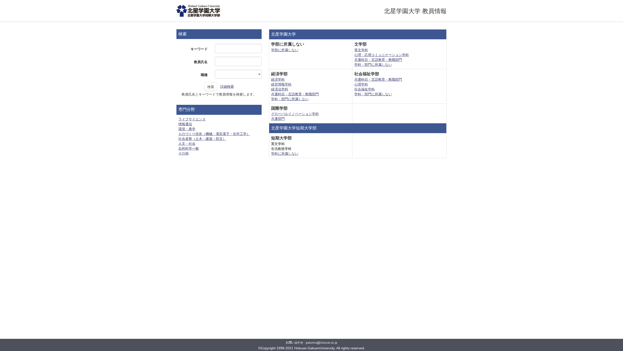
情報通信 (185, 124)
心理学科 (361, 84)
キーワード (199, 49)
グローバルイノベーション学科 (295, 114)
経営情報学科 (281, 84)
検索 (210, 87)
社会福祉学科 (364, 89)
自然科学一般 (188, 148)
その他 (183, 153)
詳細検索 (227, 86)
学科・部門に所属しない (373, 65)
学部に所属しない (284, 50)
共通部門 (278, 119)
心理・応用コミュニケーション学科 (381, 55)
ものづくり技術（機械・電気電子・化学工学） (214, 134)
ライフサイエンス (192, 119)
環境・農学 (186, 129)
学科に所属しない (284, 154)
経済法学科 (279, 89)
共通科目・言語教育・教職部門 (378, 60)
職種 (204, 75)
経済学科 (278, 79)
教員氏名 (201, 62)
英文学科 (361, 50)
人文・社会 (186, 144)
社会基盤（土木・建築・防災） (202, 139)
